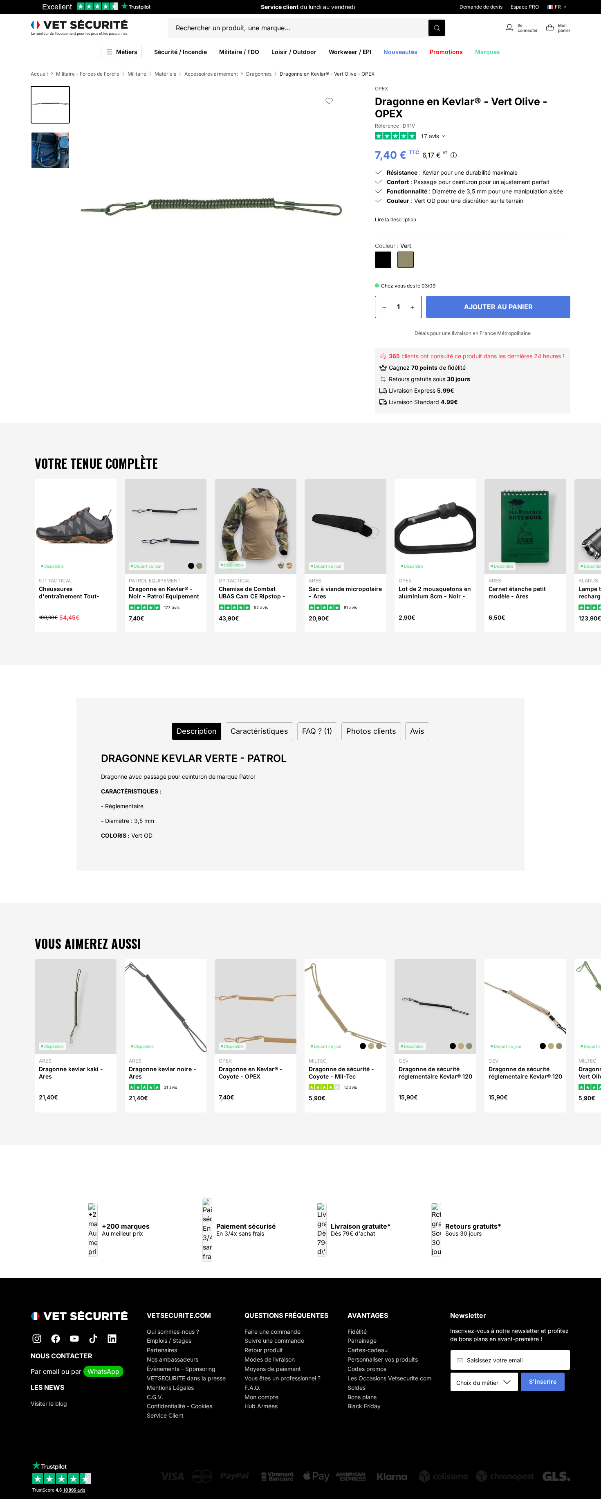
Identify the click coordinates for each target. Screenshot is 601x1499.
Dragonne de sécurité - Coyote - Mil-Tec (341, 1072)
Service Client (165, 1415)
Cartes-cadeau (368, 1349)
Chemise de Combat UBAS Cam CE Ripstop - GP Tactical (252, 596)
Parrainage (362, 1340)
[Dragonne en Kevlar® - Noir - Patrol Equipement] (383, 260)
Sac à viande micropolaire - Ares (345, 592)
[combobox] (487, 1382)
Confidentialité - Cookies (179, 1405)
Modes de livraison (269, 1359)
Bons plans (362, 1396)
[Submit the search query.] (436, 28)
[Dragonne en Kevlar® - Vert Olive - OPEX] (405, 260)
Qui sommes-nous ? (173, 1331)
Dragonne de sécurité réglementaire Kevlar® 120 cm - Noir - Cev (435, 1076)
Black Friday (364, 1405)
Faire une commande (272, 1331)
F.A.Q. (252, 1387)
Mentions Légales (170, 1387)
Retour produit (263, 1349)
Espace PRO (525, 7)
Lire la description (395, 219)
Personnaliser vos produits (383, 1359)
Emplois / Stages (169, 1340)
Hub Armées (261, 1405)
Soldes (357, 1387)
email (51, 1371)
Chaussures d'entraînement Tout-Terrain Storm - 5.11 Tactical (69, 600)
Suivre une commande (274, 1340)
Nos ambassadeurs (172, 1359)
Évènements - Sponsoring (181, 1368)
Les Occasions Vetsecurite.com (389, 1378)
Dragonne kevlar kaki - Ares (71, 1072)
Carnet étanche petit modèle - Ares (517, 592)
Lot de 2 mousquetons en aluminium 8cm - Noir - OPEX (435, 596)
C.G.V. (155, 1396)
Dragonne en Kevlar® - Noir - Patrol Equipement (164, 592)
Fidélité (357, 1331)
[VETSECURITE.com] (79, 28)
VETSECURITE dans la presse (186, 1378)
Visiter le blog (49, 1403)
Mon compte (261, 1396)
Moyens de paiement (272, 1368)
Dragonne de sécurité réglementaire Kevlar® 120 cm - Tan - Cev (525, 1076)
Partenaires (162, 1349)
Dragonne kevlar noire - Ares (162, 1072)
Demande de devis (481, 7)
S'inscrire (542, 1381)
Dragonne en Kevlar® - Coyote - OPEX (251, 1072)
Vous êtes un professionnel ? (282, 1378)
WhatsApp (103, 1371)
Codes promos (367, 1368)
